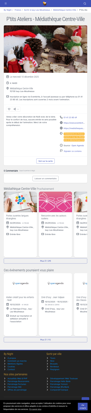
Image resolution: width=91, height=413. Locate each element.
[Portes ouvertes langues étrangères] (20, 202)
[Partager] (16, 109)
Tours (52, 358)
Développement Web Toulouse (64, 378)
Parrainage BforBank (59, 387)
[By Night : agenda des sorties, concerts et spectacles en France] (45, 3)
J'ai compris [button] (83, 406)
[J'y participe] (9, 109)
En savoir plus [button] (35, 409)
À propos (12, 358)
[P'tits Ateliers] (45, 49)
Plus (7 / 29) (45, 261)
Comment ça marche (17, 361)
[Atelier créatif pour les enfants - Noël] (20, 283)
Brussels (54, 364)
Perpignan (54, 369)
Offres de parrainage (17, 390)
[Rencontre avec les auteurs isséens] (55, 202)
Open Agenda (78, 145)
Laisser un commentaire (46, 178)
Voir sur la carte (45, 161)
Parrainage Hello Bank (60, 381)
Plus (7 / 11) (45, 339)
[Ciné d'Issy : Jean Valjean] (55, 283)
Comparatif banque (59, 390)
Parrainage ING (14, 387)
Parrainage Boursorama (18, 381)
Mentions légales (15, 364)
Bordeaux (54, 366)
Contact (11, 369)
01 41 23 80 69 (70, 117)
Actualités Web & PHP (17, 378)
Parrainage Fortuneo (17, 384)
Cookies (11, 366)
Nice (52, 361)
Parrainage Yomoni (59, 384)
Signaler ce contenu (73, 151)
